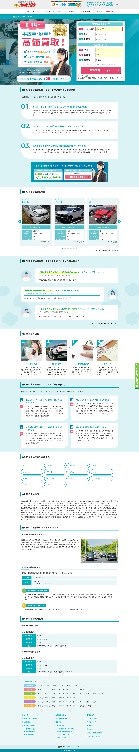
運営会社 (119, 4)
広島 (60, 702)
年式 (85, 34)
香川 (81, 702)
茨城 (39, 690)
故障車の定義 (30, 732)
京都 (46, 698)
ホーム (26, 715)
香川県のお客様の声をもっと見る (103, 323)
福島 (82, 685)
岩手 (54, 685)
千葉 (67, 690)
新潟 (39, 694)
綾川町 (25, 465)
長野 (74, 694)
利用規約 (89, 65)
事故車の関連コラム (62, 719)
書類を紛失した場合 (64, 734)
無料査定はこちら (101, 70)
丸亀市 (72, 478)
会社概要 (90, 726)
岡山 (53, 702)
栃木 (46, 690)
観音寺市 (73, 465)
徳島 (74, 702)
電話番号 (87, 55)
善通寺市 (73, 472)
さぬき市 (49, 472)
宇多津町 (49, 465)
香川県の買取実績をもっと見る (106, 251)
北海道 (40, 685)
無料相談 (109, 11)
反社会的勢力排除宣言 (94, 733)
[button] (62, 248)
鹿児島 (82, 706)
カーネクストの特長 (33, 11)
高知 (94, 702)
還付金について (62, 737)
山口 (67, 702)
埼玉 (60, 690)
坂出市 (25, 472)
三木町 (25, 485)
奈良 (67, 698)
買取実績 (99, 11)
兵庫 (60, 698)
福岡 (39, 706)
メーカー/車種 (89, 29)
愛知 (94, 694)
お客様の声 (90, 715)
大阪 (53, 698)
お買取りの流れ (69, 11)
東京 (74, 690)
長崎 (53, 706)
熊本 (60, 706)
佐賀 (46, 706)
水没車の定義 (30, 734)
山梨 (67, 694)
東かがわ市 (50, 478)
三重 (101, 694)
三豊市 (48, 485)
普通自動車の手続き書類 (65, 729)
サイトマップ (91, 722)
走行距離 (87, 39)
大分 (67, 706)
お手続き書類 (84, 11)
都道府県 (87, 60)
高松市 (95, 472)
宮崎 (74, 706)
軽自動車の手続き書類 (64, 732)
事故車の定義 (30, 729)
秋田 (68, 685)
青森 (47, 685)
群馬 (53, 690)
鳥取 (39, 702)
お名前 (86, 50)
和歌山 (75, 698)
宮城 (61, 685)
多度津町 (26, 478)
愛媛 (87, 702)
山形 (75, 685)
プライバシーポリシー (101, 65)
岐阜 (81, 694)
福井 (60, 694)
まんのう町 (96, 478)
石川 (53, 694)
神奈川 (82, 690)
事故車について (51, 11)
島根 (46, 702)
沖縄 (89, 706)
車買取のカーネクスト (74, 747)
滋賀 (39, 698)
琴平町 (95, 465)
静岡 (87, 694)
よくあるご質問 (92, 719)
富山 (46, 694)
